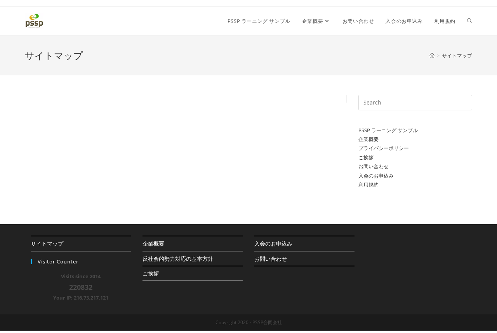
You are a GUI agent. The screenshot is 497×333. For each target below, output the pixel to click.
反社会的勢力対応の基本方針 (177, 258)
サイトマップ (47, 243)
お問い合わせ (373, 166)
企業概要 (368, 139)
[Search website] (469, 21)
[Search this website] (415, 101)
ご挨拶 (366, 157)
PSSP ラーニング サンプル (388, 130)
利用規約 (368, 184)
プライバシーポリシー (383, 148)
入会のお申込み (376, 175)
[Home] (431, 55)
